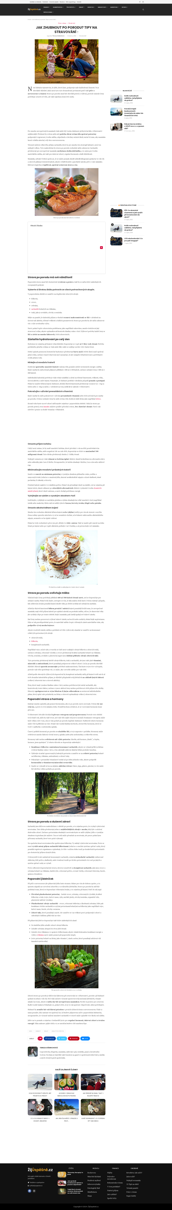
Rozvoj (96, 1168)
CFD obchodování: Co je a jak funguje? (133, 239)
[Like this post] (40, 1038)
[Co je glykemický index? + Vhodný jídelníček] (40, 1107)
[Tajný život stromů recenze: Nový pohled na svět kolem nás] (62, 1191)
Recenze (62, 2)
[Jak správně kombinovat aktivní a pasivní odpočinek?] (62, 1183)
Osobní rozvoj (57, 7)
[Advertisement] (66, 114)
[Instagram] (143, 2)
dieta (30, 1031)
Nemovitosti (102, 7)
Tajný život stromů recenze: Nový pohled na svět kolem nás (75, 1191)
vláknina (40, 935)
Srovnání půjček (53, 2)
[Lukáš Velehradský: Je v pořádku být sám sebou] (93, 1107)
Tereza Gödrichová (58, 36)
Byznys (124, 7)
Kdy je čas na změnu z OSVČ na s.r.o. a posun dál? (134, 126)
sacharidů (35, 309)
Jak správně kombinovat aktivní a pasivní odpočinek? (75, 1183)
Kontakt (79, 2)
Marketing (114, 7)
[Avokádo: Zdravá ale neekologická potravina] (66, 1082)
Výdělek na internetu (35, 2)
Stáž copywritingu (71, 2)
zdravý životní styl (58, 1031)
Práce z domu (47, 12)
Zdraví (81, 7)
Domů (29, 19)
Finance (46, 7)
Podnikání (45, 2)
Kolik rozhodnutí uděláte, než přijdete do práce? (133, 98)
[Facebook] (140, 2)
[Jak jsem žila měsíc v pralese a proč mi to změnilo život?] (66, 1107)
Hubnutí (38, 1031)
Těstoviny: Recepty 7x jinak (75, 1173)
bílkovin (34, 641)
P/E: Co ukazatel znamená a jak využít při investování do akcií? (133, 213)
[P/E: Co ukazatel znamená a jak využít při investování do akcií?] (116, 213)
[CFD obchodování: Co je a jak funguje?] (116, 241)
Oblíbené (134, 1168)
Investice (90, 7)
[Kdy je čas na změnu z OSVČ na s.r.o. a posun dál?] (116, 127)
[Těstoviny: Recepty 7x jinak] (62, 1174)
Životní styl (71, 7)
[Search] (143, 10)
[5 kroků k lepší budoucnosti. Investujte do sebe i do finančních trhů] (116, 112)
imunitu (46, 406)
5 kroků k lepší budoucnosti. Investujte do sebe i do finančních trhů (133, 112)
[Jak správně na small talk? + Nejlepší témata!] (93, 1082)
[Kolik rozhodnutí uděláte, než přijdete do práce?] (40, 1082)
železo (98, 399)
